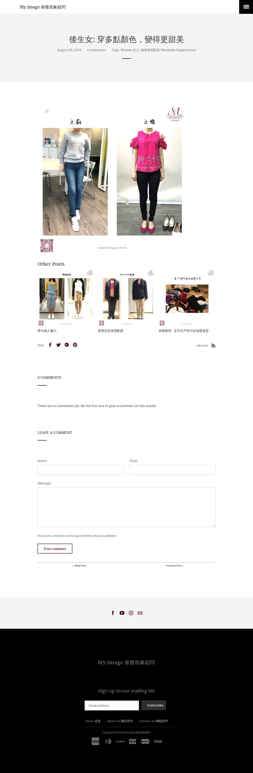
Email (133, 461)
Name (42, 461)
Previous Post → (175, 565)
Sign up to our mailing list (126, 690)
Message (44, 483)
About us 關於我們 (120, 721)
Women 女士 (130, 50)
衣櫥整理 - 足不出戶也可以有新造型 (184, 330)
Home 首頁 (93, 721)
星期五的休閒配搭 (110, 330)
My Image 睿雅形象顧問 (43, 7)
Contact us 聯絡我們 (153, 721)
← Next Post (79, 565)
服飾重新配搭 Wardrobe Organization (168, 50)
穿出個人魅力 (47, 330)
